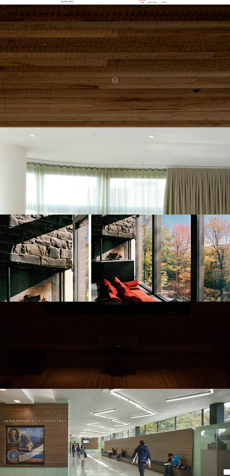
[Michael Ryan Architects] (67, 2)
